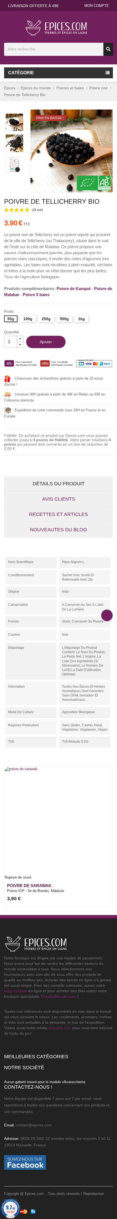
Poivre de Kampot (74, 288)
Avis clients (58, 499)
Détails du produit (59, 483)
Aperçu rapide (105, 780)
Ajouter (46, 342)
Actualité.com (59, 1028)
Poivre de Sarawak (29, 885)
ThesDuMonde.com (58, 996)
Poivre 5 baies (36, 294)
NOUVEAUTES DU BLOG (58, 529)
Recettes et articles (58, 514)
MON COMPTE (96, 6)
